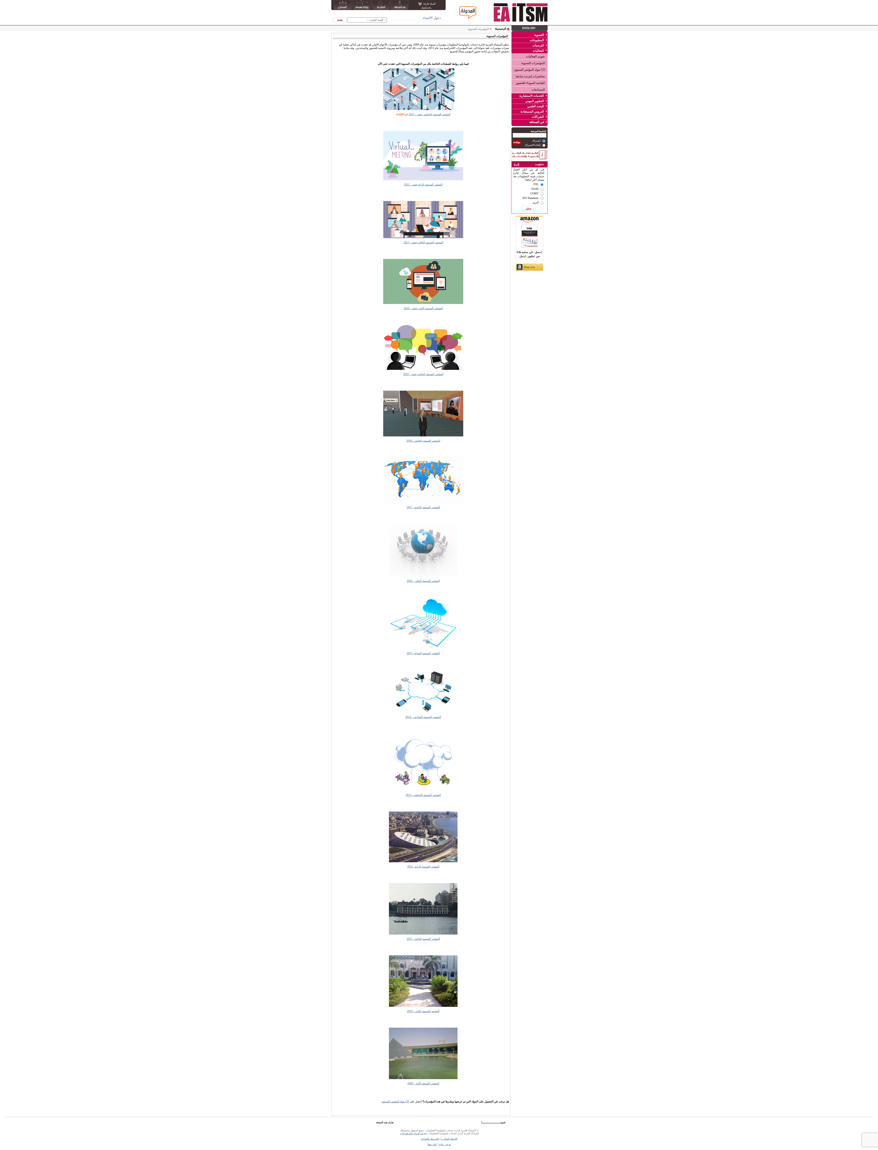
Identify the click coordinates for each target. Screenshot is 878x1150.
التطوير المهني (534, 101)
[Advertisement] (529, 300)
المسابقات (538, 89)
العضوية (539, 35)
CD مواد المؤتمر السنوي (529, 69)
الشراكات (538, 116)
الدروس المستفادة (532, 111)
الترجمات (538, 45)
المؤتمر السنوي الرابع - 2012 (423, 866)
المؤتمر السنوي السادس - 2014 (423, 717)
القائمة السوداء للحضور (530, 83)
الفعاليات (538, 50)
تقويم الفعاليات (535, 56)
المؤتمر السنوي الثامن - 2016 (423, 581)
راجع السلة (426, 7)
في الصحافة (536, 122)
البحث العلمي (535, 106)
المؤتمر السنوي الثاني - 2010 (423, 1011)
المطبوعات (537, 40)
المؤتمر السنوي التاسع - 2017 (423, 507)
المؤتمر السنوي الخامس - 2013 (423, 795)
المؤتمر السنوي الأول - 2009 (423, 1083)
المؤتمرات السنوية (533, 63)
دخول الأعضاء (432, 18)
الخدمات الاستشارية (531, 95)
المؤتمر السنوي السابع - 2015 (423, 653)
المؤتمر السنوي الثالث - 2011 (423, 938)
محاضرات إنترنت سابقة (530, 76)
